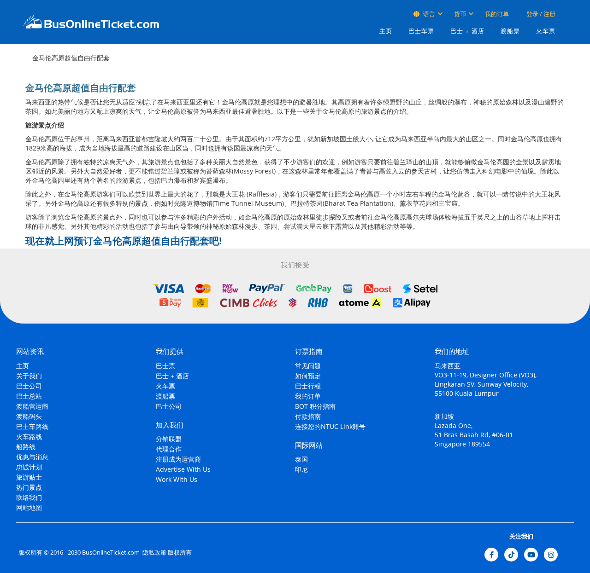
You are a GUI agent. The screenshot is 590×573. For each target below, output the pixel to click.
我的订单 (497, 14)
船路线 (25, 446)
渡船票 (510, 31)
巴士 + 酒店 (467, 31)
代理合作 (169, 449)
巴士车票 (421, 31)
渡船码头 (29, 416)
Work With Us (176, 479)
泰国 (301, 459)
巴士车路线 (32, 426)
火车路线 (29, 436)
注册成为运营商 (178, 459)
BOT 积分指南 (315, 406)
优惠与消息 (32, 456)
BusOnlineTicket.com (111, 552)
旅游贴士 (29, 477)
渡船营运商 (32, 406)
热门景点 (29, 487)
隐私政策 (153, 552)
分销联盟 (169, 438)
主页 (385, 31)
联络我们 (29, 497)
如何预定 (308, 375)
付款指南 (308, 416)
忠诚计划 (29, 467)
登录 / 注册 (540, 14)
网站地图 (29, 507)
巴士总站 (29, 396)
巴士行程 (308, 386)
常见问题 (308, 365)
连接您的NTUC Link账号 (330, 426)
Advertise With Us (183, 469)
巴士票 (165, 365)
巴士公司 (29, 386)
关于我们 (29, 375)
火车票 (545, 31)
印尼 (301, 469)
